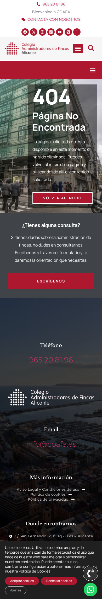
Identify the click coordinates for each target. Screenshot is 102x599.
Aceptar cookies (22, 581)
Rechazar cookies (59, 581)
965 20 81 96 (51, 359)
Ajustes (15, 590)
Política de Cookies (34, 571)
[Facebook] (25, 32)
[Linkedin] (51, 32)
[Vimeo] (68, 32)
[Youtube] (59, 32)
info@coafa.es (51, 444)
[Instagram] (42, 32)
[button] (78, 48)
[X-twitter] (33, 32)
